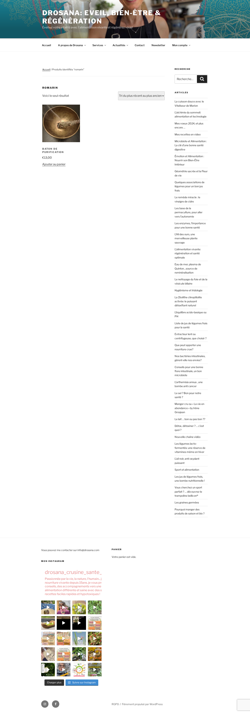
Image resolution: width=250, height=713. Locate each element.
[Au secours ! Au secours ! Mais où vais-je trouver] (79, 670)
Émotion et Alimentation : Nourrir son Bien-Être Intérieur (189, 160)
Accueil (46, 45)
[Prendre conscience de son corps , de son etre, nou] (63, 623)
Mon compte (179, 45)
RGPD (115, 704)
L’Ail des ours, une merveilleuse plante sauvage (186, 238)
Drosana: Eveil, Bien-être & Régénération (101, 17)
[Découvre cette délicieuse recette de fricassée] (79, 607)
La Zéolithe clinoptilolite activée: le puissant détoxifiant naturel (188, 301)
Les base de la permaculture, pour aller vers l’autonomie (188, 212)
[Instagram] (44, 704)
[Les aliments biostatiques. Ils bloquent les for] (48, 638)
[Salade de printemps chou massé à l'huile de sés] (95, 654)
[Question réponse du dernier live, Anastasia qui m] (63, 607)
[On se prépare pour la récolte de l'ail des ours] (95, 670)
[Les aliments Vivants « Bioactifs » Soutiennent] (63, 638)
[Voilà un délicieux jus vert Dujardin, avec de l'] (79, 654)
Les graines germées (187, 502)
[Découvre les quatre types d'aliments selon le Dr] (95, 623)
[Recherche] (202, 79)
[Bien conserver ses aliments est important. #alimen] (48, 654)
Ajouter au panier (54, 164)
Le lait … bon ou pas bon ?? (190, 419)
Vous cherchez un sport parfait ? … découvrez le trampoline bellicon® (188, 491)
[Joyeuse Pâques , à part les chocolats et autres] (79, 638)
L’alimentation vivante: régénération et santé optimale (188, 253)
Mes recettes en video (188, 134)
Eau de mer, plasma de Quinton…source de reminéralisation (188, 268)
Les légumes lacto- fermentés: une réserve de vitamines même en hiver (190, 447)
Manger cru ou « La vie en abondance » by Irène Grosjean (189, 408)
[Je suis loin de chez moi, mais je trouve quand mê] (79, 623)
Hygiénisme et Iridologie (188, 290)
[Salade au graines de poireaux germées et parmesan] (95, 638)
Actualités (119, 45)
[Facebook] (55, 704)
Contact (140, 45)
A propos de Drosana (70, 45)
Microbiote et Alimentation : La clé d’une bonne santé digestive (191, 145)
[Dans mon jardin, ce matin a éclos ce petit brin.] (95, 607)
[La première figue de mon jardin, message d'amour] (48, 607)
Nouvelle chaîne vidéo (187, 436)
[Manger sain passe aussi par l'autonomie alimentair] (63, 670)
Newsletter (158, 45)
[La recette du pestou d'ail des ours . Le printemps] (48, 670)
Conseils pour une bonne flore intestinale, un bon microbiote (189, 371)
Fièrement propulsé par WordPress (142, 704)
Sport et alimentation (187, 469)
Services (97, 45)
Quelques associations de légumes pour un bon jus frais (189, 186)
